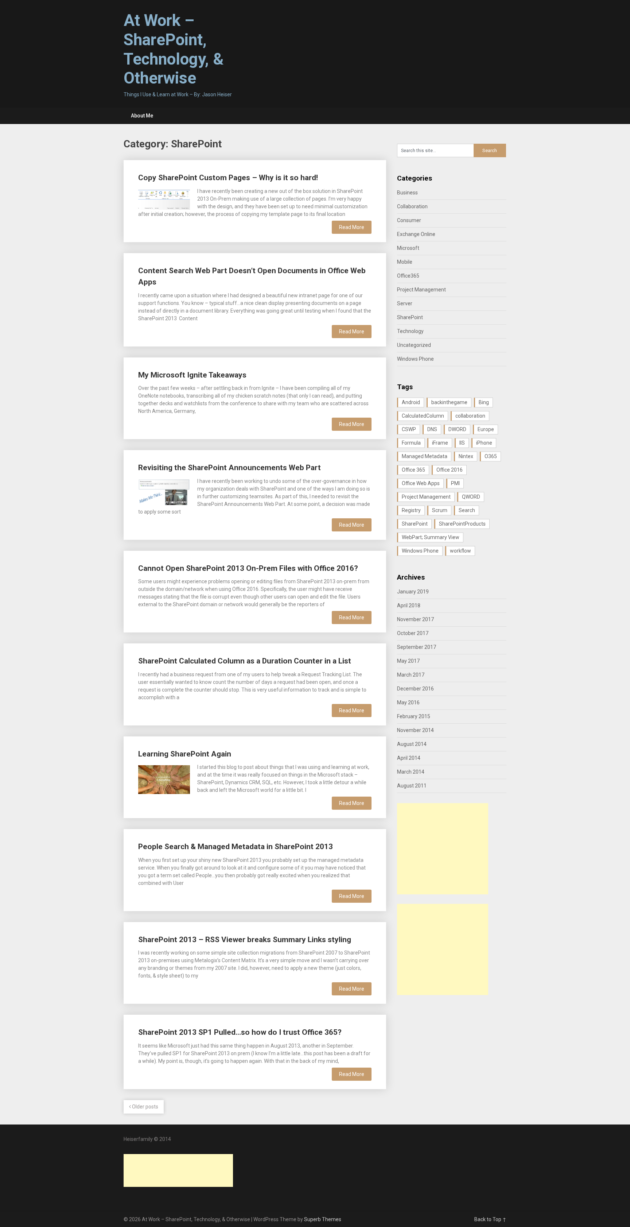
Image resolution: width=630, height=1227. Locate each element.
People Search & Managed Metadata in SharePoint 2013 (235, 846)
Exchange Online (416, 234)
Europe (486, 429)
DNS (432, 429)
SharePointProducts (462, 524)
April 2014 (408, 758)
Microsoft (408, 248)
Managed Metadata (424, 456)
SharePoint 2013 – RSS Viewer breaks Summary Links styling (244, 939)
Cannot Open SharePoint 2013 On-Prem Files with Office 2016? (248, 568)
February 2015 (413, 716)
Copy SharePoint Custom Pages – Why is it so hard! (228, 177)
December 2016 (415, 689)
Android (411, 402)
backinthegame (449, 402)
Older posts (144, 1107)
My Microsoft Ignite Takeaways (192, 375)
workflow (460, 551)
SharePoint (410, 317)
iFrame (440, 443)
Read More (351, 227)
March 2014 (410, 772)
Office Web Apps (421, 483)
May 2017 (408, 661)
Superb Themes (322, 1219)
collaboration (470, 416)
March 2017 (410, 675)
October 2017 (412, 633)
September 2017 (416, 647)
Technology (410, 331)
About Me (142, 116)
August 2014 (412, 744)
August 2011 (412, 786)
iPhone (484, 443)
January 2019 (413, 592)
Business (407, 193)
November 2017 (415, 619)
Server (404, 303)
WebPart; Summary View (430, 537)
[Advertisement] (442, 848)
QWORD (471, 497)
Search (467, 510)
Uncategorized (414, 345)
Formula (411, 443)
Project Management (421, 290)
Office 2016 (449, 470)
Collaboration (412, 206)
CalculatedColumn (423, 416)
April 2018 (408, 605)
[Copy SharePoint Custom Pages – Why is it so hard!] (164, 198)
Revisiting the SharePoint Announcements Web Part (229, 467)
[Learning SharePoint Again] (164, 778)
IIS (462, 443)
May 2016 (408, 702)
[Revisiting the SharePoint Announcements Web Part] (164, 491)
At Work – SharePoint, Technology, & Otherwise (173, 49)
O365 (491, 456)
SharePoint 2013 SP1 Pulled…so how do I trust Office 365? (240, 1032)
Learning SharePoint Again (184, 754)
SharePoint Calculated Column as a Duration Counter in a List (244, 661)
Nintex (466, 456)
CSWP (409, 429)
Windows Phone (415, 359)
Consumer (409, 220)
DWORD (457, 429)
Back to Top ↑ (490, 1219)
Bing (484, 402)
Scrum (439, 510)
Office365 (408, 276)
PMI (455, 483)
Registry (411, 510)
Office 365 (413, 470)
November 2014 (415, 730)
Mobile (404, 262)
